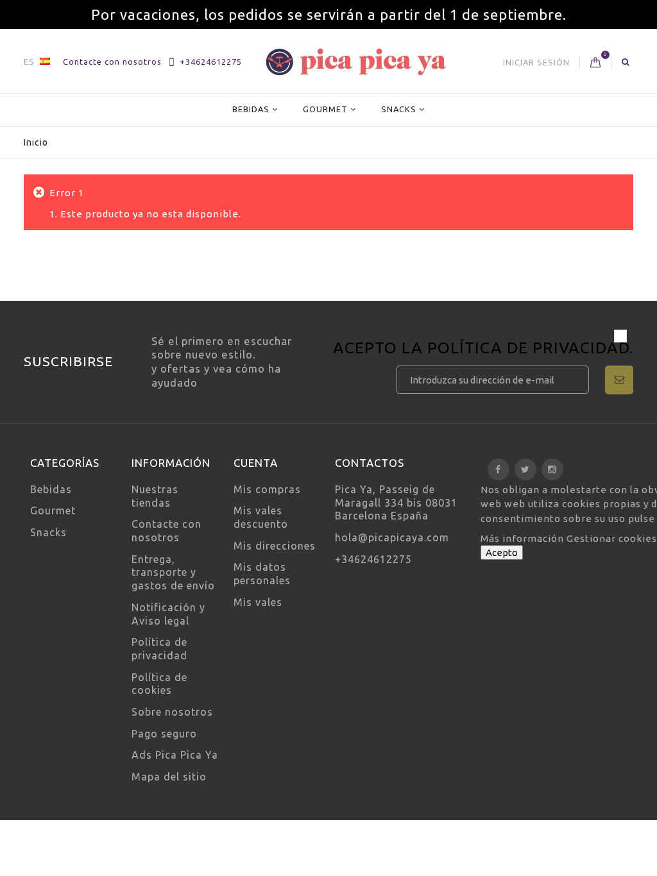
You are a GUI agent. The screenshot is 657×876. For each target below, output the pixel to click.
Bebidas (250, 109)
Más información (524, 538)
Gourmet (325, 109)
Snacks (398, 109)
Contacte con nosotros (112, 61)
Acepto (502, 552)
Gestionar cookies (612, 538)
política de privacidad (528, 348)
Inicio (36, 142)
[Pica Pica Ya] (356, 62)
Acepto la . (483, 349)
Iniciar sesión (536, 62)
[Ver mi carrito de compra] (596, 62)
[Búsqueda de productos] (626, 61)
